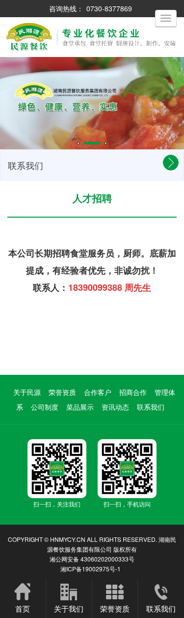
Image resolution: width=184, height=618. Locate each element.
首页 (22, 608)
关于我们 (68, 608)
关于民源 (27, 392)
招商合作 (133, 392)
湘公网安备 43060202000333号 (92, 559)
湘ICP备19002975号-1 (90, 568)
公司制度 (44, 407)
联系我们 (150, 407)
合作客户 (97, 392)
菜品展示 (80, 407)
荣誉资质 (62, 392)
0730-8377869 (109, 8)
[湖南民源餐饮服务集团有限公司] (92, 54)
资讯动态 (115, 407)
